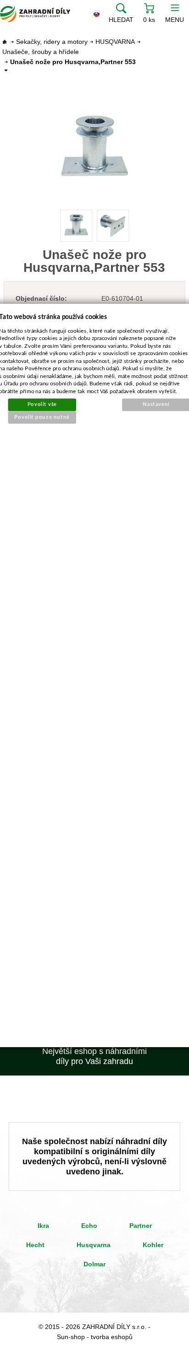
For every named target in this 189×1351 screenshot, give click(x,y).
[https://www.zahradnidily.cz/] (35, 13)
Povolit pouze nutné (42, 417)
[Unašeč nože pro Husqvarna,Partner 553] (94, 148)
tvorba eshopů (112, 1336)
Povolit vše (42, 404)
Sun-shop (71, 1336)
